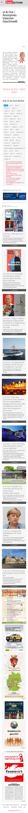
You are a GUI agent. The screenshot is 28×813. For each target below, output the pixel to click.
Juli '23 (5, 119)
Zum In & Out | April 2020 (14, 91)
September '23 (7, 116)
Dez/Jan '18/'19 (8, 156)
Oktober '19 (16, 145)
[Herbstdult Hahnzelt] (14, 606)
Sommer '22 (12, 119)
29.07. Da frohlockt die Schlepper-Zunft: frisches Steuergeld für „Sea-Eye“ (14, 163)
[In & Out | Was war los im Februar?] (14, 228)
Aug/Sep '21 (15, 127)
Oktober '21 (7, 127)
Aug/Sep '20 (7, 137)
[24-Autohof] (14, 675)
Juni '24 (13, 110)
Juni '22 (19, 119)
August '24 (6, 110)
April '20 (12, 140)
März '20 (18, 140)
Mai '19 (17, 151)
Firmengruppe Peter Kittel (14, 810)
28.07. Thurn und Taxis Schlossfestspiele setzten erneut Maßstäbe (14, 175)
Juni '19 (11, 151)
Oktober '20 (16, 135)
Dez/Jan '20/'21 (20, 132)
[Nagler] (14, 710)
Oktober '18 (7, 159)
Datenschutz (6, 807)
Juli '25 (5, 105)
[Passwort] (14, 772)
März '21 (6, 132)
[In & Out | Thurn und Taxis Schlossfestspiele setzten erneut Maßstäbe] (14, 444)
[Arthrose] (14, 791)
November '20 (7, 135)
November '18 (17, 156)
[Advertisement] (14, 36)
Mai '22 (6, 121)
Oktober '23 (19, 113)
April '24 (6, 113)
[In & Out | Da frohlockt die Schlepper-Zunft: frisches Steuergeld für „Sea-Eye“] (14, 357)
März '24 (12, 113)
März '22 (18, 121)
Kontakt (20, 807)
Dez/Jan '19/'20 (15, 143)
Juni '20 (19, 137)
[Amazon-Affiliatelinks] (14, 751)
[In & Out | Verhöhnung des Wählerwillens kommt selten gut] (14, 568)
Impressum (23, 804)
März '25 (17, 105)
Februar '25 (7, 108)
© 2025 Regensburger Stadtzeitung (10, 804)
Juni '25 (11, 105)
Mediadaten (14, 807)
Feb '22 (6, 124)
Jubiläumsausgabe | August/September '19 (14, 148)
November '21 (13, 124)
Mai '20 (6, 140)
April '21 (17, 129)
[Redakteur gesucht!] (14, 733)
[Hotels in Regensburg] (14, 757)
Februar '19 (19, 153)
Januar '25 (14, 108)
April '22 (12, 121)
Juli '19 (5, 151)
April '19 (6, 153)
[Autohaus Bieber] (14, 638)
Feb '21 (12, 132)
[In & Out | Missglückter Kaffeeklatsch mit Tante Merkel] (14, 526)
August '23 (16, 116)
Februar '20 (7, 143)
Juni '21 (6, 129)
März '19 (12, 153)
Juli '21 (21, 127)
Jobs (25, 807)
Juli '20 (13, 137)
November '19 (7, 145)
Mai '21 (11, 129)
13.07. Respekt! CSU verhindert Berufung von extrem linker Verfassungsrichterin (13, 179)
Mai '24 (19, 110)
